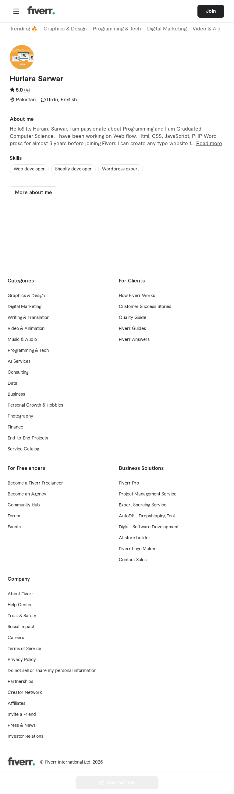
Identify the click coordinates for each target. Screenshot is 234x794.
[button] (16, 11)
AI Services (19, 361)
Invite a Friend (22, 714)
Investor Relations (25, 736)
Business (16, 394)
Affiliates (16, 703)
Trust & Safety (22, 616)
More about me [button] (33, 192)
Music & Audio (22, 340)
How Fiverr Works (137, 296)
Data (12, 383)
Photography (20, 416)
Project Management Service (147, 494)
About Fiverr (20, 594)
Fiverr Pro (129, 483)
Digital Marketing (166, 28)
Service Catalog (23, 449)
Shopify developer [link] (73, 169)
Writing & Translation (28, 318)
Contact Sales (133, 560)
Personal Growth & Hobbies (35, 405)
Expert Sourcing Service (142, 505)
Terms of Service (24, 649)
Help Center (20, 605)
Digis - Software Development (149, 527)
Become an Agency (27, 494)
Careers (16, 638)
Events (14, 527)
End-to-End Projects (28, 438)
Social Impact (21, 627)
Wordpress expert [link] (120, 169)
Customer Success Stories (145, 307)
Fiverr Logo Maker (137, 549)
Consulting (18, 372)
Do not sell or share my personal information (52, 671)
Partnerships (20, 682)
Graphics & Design (65, 28)
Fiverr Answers (134, 340)
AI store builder (134, 538)
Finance (15, 427)
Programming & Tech (117, 28)
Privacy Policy (22, 660)
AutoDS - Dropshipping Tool (147, 516)
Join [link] (211, 11)
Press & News (22, 725)
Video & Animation (26, 329)
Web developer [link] (29, 169)
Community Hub (24, 505)
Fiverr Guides (132, 329)
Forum (14, 516)
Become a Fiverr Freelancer (35, 483)
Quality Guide (132, 318)
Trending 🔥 (23, 28)
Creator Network (25, 693)
